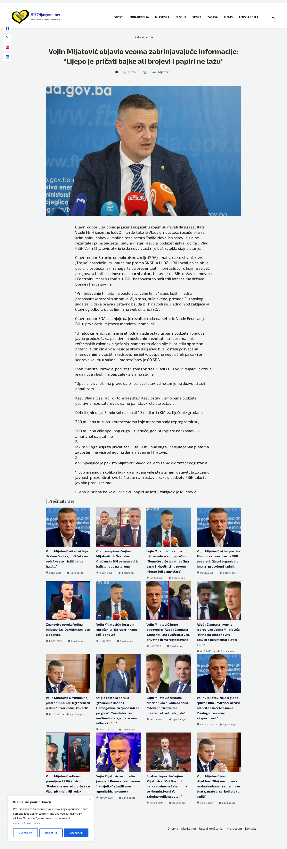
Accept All (76, 832)
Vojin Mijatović (161, 72)
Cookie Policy (32, 823)
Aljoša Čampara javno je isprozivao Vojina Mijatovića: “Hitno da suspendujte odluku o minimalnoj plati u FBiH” (218, 634)
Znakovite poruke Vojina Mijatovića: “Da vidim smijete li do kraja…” (68, 629)
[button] (273, 17)
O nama (173, 828)
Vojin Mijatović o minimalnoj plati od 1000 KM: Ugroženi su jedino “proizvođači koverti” (68, 703)
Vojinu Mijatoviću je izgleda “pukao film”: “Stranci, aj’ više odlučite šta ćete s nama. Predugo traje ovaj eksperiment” (219, 708)
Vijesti (118, 17)
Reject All (51, 832)
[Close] (89, 798)
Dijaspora (162, 17)
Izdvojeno (143, 37)
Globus (181, 17)
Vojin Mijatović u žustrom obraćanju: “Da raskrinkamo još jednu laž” (117, 629)
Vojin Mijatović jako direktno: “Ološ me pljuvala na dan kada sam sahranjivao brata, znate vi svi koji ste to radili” (218, 786)
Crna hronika (139, 17)
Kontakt (250, 828)
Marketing (188, 828)
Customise (25, 832)
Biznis (228, 17)
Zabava (212, 17)
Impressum (234, 828)
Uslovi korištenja (211, 828)
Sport (196, 17)
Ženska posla (248, 17)
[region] (51, 818)
